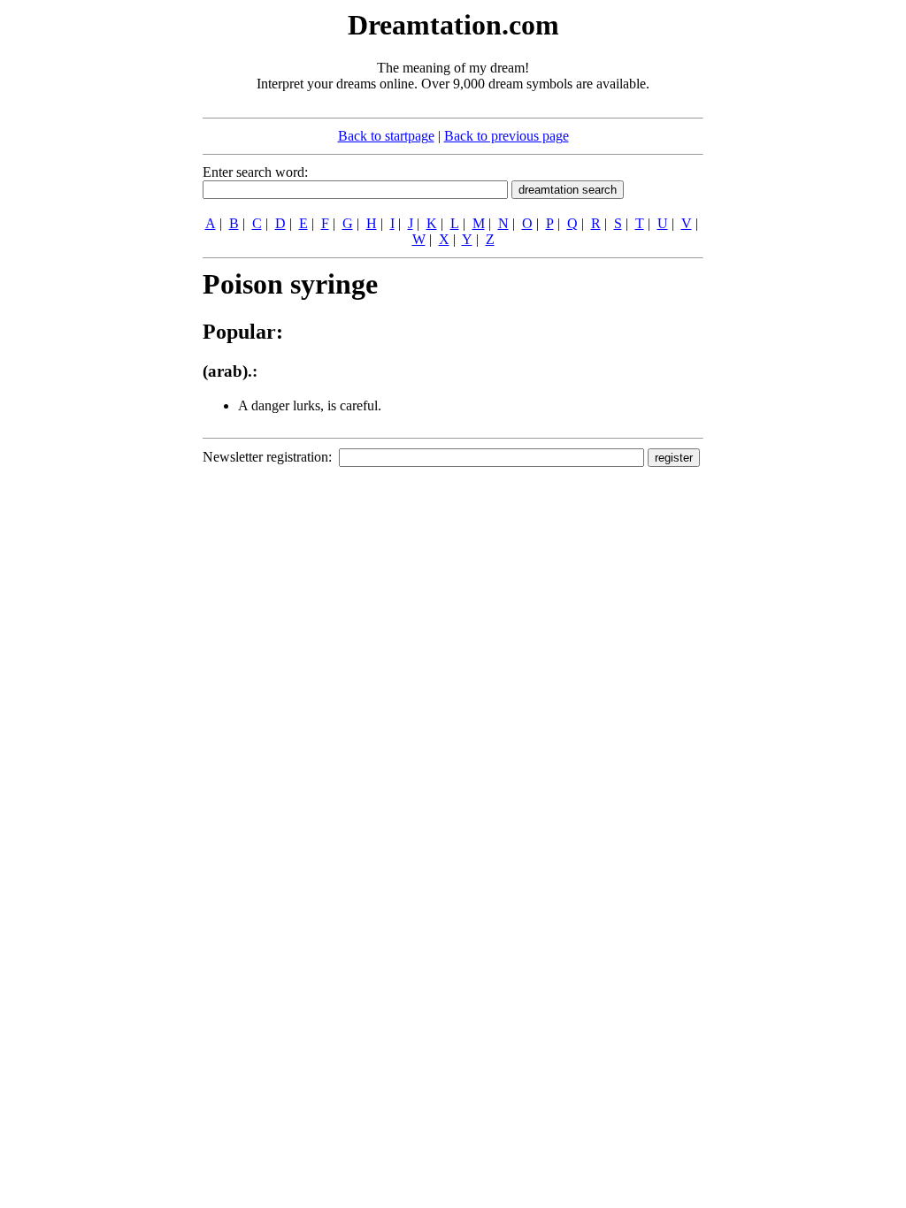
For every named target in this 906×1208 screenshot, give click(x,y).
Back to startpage (386, 135)
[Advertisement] (94, 272)
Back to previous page (506, 135)
